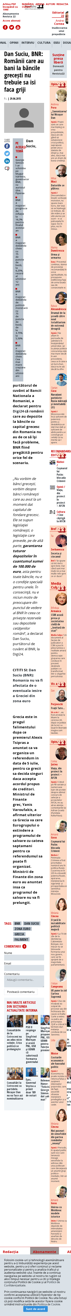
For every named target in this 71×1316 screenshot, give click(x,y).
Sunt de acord (35, 1309)
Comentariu (11, 974)
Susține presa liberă (58, 64)
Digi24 (18, 411)
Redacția (62, 4)
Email (7, 963)
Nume (8, 953)
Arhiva (40, 4)
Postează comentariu (20, 992)
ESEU (57, 43)
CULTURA (43, 43)
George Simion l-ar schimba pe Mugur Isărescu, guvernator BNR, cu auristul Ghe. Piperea (22, 176)
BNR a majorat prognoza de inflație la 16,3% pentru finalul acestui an (21, 215)
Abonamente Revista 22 (11, 15)
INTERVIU (28, 43)
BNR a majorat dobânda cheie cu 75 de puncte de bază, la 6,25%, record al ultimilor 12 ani (21, 261)
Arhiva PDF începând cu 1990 (10, 7)
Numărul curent (28, 5)
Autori (50, 4)
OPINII (14, 43)
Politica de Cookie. (49, 1304)
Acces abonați (11, 20)
